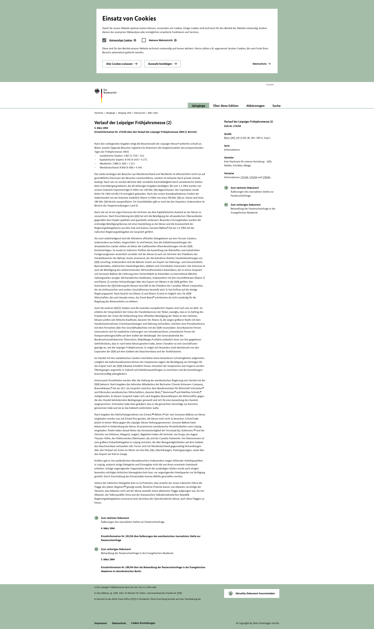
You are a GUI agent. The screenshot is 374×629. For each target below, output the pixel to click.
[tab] (123, 40)
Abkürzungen (255, 106)
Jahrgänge (110, 112)
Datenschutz (260, 63)
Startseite (98, 112)
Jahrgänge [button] (198, 106)
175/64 (253, 177)
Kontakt (270, 84)
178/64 (266, 177)
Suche (276, 106)
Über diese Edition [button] (225, 106)
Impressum (100, 623)
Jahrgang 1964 (124, 112)
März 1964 (153, 112)
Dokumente (139, 112)
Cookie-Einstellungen (143, 622)
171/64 (244, 177)
